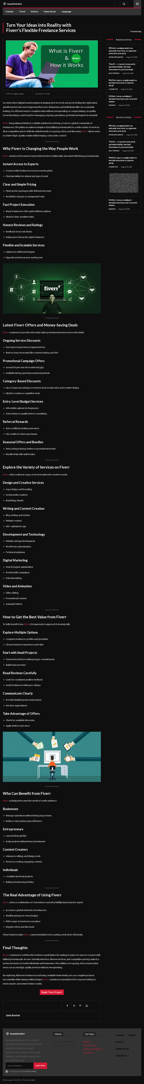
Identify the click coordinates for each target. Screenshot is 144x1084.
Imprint (86, 1041)
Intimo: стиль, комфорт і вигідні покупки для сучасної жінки (123, 99)
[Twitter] (73, 1005)
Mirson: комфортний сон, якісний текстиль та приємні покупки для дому (122, 51)
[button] (124, 4)
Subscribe (40, 1065)
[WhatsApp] (86, 1005)
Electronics (114, 73)
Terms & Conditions (93, 1049)
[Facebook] (67, 1005)
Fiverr (6, 123)
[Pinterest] (80, 1005)
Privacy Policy (31, 1071)
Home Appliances (116, 57)
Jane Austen (13, 1015)
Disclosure (88, 1052)
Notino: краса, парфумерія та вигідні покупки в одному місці (123, 83)
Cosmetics (113, 89)
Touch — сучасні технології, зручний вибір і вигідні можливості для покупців (122, 67)
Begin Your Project (51, 992)
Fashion (112, 105)
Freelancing (135, 31)
